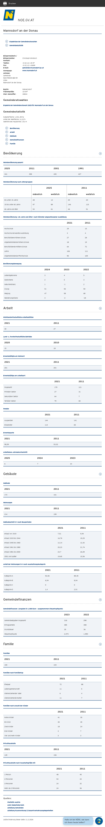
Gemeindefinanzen (16, 140)
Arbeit (12, 132)
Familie (12, 144)
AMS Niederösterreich (15, 805)
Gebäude (12, 136)
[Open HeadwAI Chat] (99, 821)
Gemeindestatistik (16, 45)
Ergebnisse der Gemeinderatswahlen (23, 42)
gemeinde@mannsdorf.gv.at (33, 68)
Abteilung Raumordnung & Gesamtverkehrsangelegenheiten (30, 810)
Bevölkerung (14, 128)
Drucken (12, 3)
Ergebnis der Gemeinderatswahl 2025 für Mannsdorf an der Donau (28, 105)
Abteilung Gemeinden (15, 808)
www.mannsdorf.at (29, 70)
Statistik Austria (13, 802)
